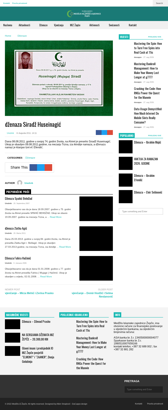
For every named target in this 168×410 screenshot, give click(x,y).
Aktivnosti (94, 25)
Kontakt (133, 25)
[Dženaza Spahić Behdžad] (96, 208)
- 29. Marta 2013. (19, 233)
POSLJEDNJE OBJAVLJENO (74, 315)
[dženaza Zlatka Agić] (96, 238)
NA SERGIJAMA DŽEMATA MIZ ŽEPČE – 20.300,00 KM (38, 336)
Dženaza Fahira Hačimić (18, 258)
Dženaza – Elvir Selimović (148, 192)
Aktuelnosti (25, 25)
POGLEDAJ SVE (155, 37)
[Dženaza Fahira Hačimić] (96, 268)
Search (159, 3)
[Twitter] (104, 132)
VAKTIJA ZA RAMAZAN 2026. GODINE (146, 161)
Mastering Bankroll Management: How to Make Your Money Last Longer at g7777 (146, 70)
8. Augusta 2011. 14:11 (27, 133)
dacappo (138, 57)
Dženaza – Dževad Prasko (36, 321)
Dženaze (43, 25)
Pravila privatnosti (19, 3)
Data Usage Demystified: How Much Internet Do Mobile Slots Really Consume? (148, 115)
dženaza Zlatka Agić (16, 228)
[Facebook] (99, 132)
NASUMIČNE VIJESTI (17, 315)
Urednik (10, 133)
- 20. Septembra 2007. (21, 203)
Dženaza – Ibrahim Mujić (147, 142)
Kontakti (6, 3)
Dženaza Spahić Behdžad (18, 198)
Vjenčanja (58, 25)
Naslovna (7, 25)
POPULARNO (126, 136)
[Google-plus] (110, 132)
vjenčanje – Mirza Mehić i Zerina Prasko (29, 293)
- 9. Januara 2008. (19, 263)
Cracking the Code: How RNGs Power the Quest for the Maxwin (147, 93)
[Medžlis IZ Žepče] (84, 14)
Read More (56, 217)
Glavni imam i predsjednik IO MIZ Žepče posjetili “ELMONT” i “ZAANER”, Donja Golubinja (38, 355)
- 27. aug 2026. (148, 57)
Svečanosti (114, 25)
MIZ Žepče (75, 25)
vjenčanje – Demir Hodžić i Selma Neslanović (92, 295)
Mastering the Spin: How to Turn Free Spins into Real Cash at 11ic (148, 47)
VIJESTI (124, 37)
